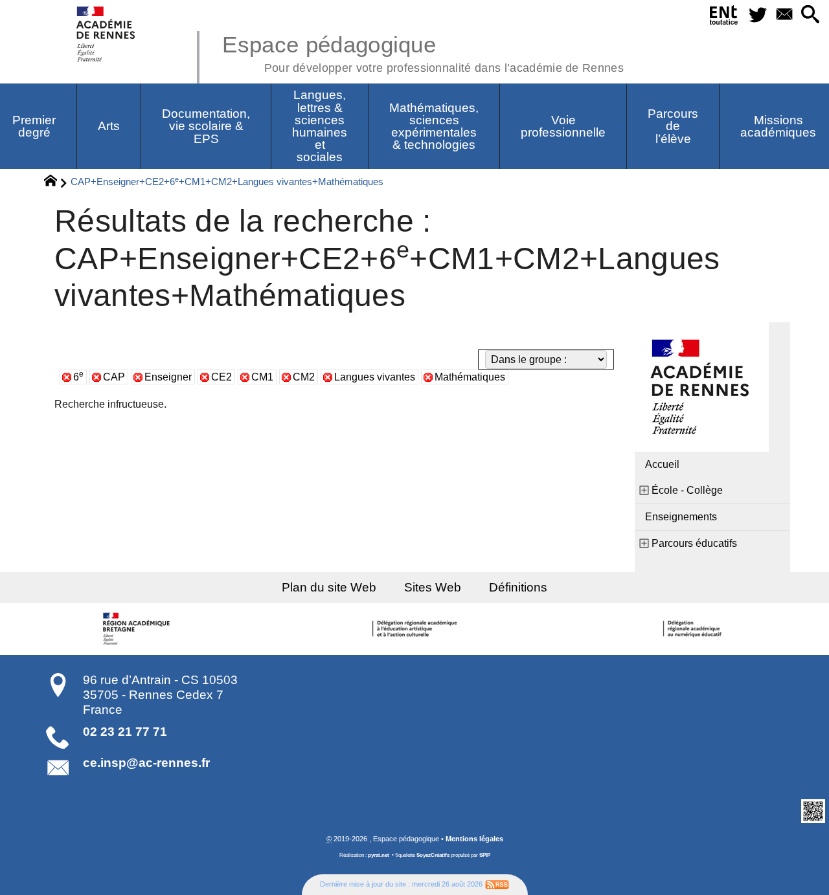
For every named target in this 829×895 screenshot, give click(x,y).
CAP (114, 376)
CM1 (262, 376)
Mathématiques (470, 376)
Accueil (662, 464)
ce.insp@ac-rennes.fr (146, 762)
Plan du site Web (329, 587)
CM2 (304, 376)
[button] (810, 15)
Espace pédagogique (423, 52)
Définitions (518, 587)
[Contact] (784, 15)
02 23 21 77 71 (125, 731)
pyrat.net (378, 855)
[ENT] (723, 17)
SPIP (484, 855)
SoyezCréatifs (432, 855)
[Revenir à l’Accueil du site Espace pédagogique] (106, 34)
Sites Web (432, 587)
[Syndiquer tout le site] (497, 884)
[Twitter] (757, 15)
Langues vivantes (374, 376)
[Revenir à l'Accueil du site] (56, 182)
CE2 (221, 376)
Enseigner (168, 376)
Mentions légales (474, 839)
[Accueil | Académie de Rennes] (138, 629)
